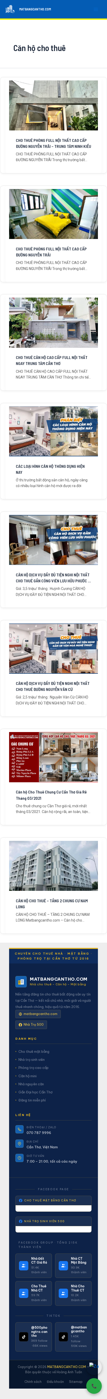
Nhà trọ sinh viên (31, 1059)
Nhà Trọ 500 (34, 1024)
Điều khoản (55, 1382)
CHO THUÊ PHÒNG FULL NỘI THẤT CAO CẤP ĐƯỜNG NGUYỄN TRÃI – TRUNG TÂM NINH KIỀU (53, 143)
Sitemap (76, 1382)
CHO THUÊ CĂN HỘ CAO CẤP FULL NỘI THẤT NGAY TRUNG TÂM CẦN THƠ (52, 360)
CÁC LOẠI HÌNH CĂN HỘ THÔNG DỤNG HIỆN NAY (50, 469)
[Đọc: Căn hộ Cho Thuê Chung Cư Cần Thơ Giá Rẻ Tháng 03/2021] (53, 757)
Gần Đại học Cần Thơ (35, 1092)
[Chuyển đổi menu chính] (96, 9)
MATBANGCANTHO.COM (35, 9)
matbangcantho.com (40, 1014)
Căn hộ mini (27, 1076)
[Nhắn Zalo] (94, 1367)
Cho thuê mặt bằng (33, 1051)
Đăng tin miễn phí (32, 1100)
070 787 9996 (38, 1133)
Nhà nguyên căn (31, 1084)
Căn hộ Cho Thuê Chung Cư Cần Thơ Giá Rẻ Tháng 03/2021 (51, 794)
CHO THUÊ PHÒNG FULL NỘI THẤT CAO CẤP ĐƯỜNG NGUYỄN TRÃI (51, 251)
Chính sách (33, 1382)
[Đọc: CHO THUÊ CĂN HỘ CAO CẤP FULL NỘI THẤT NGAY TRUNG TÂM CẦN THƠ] (53, 323)
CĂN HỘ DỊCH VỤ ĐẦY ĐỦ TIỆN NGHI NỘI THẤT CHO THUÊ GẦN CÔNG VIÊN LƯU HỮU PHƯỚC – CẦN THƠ (53, 578)
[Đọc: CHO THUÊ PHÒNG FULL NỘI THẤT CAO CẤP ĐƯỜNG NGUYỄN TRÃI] (53, 214)
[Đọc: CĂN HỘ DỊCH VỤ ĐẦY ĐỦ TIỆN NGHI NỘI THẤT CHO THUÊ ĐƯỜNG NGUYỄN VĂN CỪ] (53, 648)
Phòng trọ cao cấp (33, 1068)
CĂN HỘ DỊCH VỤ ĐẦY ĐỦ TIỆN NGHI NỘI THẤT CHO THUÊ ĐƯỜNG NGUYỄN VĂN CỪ (53, 686)
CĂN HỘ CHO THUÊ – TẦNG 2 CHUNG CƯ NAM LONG (52, 903)
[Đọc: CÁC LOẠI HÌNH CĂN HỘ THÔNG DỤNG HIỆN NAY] (53, 431)
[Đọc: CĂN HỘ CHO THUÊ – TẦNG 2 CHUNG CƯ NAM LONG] (53, 866)
